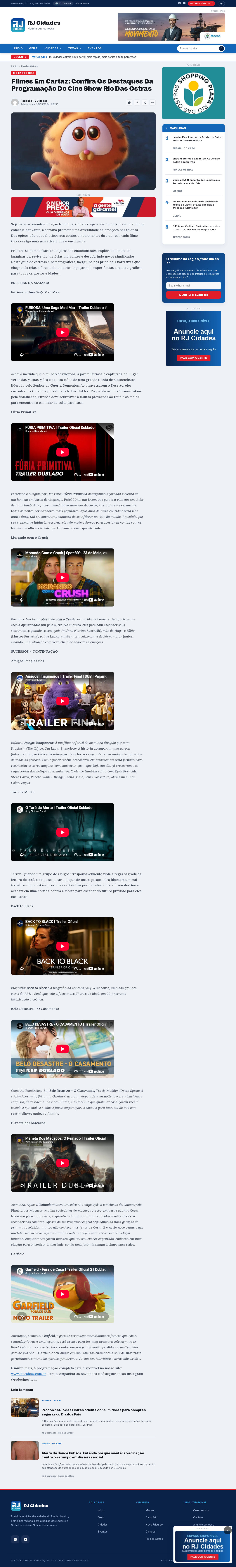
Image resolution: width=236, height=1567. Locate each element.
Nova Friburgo (154, 1524)
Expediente (82, 3)
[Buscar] (221, 48)
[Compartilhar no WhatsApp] (129, 102)
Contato (198, 1517)
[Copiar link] (152, 102)
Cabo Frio (151, 1517)
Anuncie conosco (201, 3)
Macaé (150, 1510)
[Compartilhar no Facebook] (137, 102)
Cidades (51, 48)
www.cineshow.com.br (28, 1374)
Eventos (95, 48)
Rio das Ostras (29, 66)
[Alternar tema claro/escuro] (221, 3)
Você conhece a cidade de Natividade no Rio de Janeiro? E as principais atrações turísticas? (195, 204)
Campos (150, 1531)
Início (18, 48)
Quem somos (201, 1510)
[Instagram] (179, 4)
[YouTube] (184, 4)
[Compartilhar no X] (145, 102)
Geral (34, 48)
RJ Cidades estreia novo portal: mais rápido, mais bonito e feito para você (92, 56)
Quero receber (193, 294)
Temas (73, 48)
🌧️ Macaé (63, 3)
